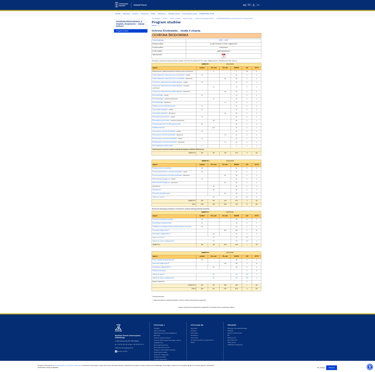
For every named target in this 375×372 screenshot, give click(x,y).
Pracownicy (194, 338)
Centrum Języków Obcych (162, 338)
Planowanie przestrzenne (160, 117)
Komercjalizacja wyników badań (162, 146)
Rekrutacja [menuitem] (126, 14)
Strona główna (156, 18)
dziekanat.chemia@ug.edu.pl (124, 348)
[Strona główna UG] (121, 3)
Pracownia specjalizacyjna (160, 193)
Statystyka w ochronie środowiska (163, 131)
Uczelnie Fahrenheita (160, 359)
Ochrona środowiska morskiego (162, 219)
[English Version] (258, 5)
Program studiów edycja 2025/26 (204, 18)
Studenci (165, 18)
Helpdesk (230, 331)
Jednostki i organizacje (161, 355)
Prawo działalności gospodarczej (163, 260)
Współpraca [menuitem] (162, 14)
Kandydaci (194, 328)
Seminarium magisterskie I (161, 234)
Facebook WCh (122, 351)
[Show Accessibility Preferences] (370, 367)
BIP (228, 335)
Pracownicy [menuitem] (144, 14)
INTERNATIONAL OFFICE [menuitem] (207, 14)
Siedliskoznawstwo (158, 128)
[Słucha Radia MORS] (244, 5)
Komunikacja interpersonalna (161, 223)
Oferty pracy (232, 342)
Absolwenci (194, 335)
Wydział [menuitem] (117, 14)
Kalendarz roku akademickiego (237, 328)
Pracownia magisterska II (160, 263)
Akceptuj (332, 367)
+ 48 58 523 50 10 (123, 344)
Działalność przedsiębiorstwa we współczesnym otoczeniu (171, 227)
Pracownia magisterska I (160, 230)
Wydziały (157, 328)
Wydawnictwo (158, 343)
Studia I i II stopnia (175, 18)
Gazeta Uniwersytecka (235, 333)
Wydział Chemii (140, 5)
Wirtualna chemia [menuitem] (174, 14)
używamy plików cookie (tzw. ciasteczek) (68, 365)
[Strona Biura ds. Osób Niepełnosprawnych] (254, 5)
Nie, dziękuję (321, 367)
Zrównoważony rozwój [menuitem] (189, 14)
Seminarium (156, 190)
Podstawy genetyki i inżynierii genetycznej (166, 124)
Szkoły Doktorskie (159, 331)
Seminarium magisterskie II (161, 267)
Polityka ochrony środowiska (161, 168)
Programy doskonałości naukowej (164, 350)
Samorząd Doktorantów (161, 347)
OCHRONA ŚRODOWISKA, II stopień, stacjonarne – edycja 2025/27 (235, 18)
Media (193, 342)
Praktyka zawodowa (159, 271)
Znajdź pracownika (160, 357)
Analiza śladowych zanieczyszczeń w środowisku (168, 75)
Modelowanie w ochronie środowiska (164, 138)
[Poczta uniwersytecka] (249, 5)
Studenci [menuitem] (135, 14)
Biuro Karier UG (232, 340)
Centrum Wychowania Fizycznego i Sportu (167, 340)
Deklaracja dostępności (235, 345)
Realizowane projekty (160, 352)
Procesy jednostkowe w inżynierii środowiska (167, 172)
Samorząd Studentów (161, 345)
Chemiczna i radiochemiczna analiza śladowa (167, 82)
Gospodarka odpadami (159, 110)
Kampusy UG (232, 338)
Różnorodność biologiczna (161, 179)
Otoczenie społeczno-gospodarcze (202, 340)
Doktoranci (194, 333)
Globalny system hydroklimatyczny (163, 106)
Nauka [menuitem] (153, 14)
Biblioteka (157, 335)
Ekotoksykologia (157, 95)
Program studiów (187, 18)
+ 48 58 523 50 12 (138, 344)
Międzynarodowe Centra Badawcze (165, 333)
